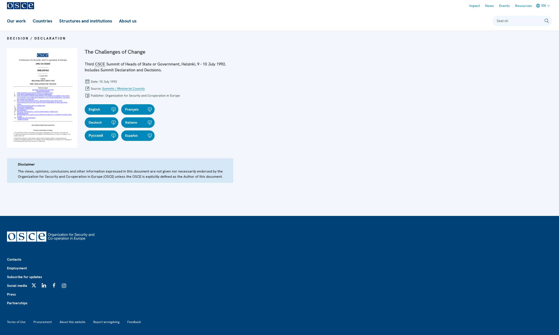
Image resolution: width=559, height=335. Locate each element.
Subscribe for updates (24, 277)
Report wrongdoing (106, 322)
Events (504, 5)
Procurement (42, 322)
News (489, 5)
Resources (523, 5)
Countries (42, 21)
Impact (474, 5)
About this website (72, 322)
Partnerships (17, 303)
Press (11, 294)
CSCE (100, 64)
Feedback (134, 322)
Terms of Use (16, 322)
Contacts (14, 259)
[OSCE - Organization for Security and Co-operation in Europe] (20, 5)
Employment (17, 268)
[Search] (547, 21)
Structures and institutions (85, 21)
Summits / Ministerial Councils (123, 89)
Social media (17, 285)
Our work (16, 21)
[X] (34, 285)
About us (127, 21)
